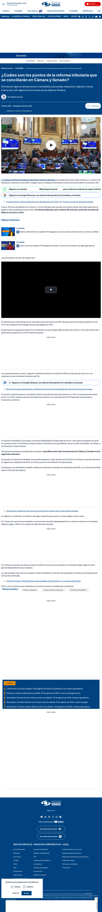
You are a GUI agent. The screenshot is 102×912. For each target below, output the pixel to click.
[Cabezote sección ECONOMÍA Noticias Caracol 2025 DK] (51, 55)
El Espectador (17, 871)
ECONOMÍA (73, 11)
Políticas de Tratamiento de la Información (69, 894)
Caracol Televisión (19, 849)
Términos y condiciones (70, 864)
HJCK (15, 864)
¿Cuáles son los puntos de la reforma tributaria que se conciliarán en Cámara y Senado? (54, 68)
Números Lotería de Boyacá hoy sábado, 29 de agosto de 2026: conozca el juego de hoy (43, 693)
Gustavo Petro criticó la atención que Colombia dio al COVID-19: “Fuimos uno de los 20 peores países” (50, 201)
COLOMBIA (18, 11)
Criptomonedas (52, 61)
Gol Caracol (17, 857)
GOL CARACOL (32, 11)
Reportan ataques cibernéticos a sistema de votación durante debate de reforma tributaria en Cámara (49, 389)
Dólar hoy (40, 61)
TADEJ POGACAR (38, 16)
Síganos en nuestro (18, 189)
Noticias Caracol (7, 68)
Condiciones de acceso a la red (72, 849)
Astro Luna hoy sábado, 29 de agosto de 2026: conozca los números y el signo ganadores (57, 245)
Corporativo (66, 868)
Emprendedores (65, 61)
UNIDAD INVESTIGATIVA (55, 11)
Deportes (30, 887)
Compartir (93, 106)
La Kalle (15, 860)
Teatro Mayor (17, 875)
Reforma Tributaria (30, 590)
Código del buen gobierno (42, 860)
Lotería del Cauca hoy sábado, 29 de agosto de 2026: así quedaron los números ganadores (45, 688)
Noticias (18, 887)
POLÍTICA (5, 11)
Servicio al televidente (41, 849)
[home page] (51, 4)
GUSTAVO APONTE (54, 16)
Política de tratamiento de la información (75, 857)
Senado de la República (78, 590)
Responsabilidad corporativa (71, 853)
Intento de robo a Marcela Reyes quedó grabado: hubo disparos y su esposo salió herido (43, 581)
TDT (35, 857)
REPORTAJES (88, 11)
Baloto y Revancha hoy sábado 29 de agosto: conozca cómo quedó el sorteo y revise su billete (59, 231)
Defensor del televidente (41, 853)
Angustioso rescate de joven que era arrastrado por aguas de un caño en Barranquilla (42, 511)
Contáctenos (38, 864)
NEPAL (66, 16)
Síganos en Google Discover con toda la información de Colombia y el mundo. (45, 195)
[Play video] (51, 145)
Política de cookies (68, 860)
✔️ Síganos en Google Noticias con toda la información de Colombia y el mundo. (46, 382)
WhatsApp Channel (48, 189)
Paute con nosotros (40, 875)
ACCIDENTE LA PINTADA (21, 16)
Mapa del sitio (38, 871)
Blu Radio (16, 853)
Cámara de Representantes (53, 590)
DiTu (15, 868)
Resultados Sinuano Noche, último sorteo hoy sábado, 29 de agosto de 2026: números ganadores (48, 697)
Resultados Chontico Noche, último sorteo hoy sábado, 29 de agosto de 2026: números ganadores (48, 706)
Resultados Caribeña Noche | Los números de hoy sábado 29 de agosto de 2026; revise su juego (47, 702)
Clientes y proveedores (41, 868)
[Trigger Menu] (3, 4)
